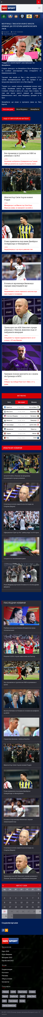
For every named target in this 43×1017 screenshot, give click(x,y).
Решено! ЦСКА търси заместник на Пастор (19, 656)
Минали (34, 402)
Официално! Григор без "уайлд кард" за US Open (21, 532)
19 (21, 907)
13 (27, 902)
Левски (5, 992)
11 (16, 902)
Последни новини (15, 603)
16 (4, 907)
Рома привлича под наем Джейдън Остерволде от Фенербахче (17, 792)
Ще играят (21, 402)
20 (27, 907)
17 (10, 907)
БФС (4, 1001)
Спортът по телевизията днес (15, 558)
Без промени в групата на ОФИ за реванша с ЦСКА (20, 683)
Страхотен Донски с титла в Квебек (17, 739)
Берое (5, 996)
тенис (23, 996)
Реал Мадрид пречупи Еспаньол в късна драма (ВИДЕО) (21, 586)
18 (16, 907)
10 (10, 902)
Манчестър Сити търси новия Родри (17, 765)
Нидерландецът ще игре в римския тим (18, 249)
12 (21, 902)
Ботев (22, 1001)
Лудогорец (22, 992)
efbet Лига (31, 996)
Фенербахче (35, 109)
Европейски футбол (10, 34)
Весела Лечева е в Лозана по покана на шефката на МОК (21, 712)
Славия (32, 992)
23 (4, 911)
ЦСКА (13, 992)
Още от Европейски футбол (16, 119)
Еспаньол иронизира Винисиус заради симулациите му (18, 820)
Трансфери (13, 1001)
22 (38, 907)
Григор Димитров (9, 1005)
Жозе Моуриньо (21, 109)
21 (33, 907)
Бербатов (14, 996)
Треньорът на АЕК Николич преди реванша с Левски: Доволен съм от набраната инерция (20, 877)
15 (38, 902)
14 (33, 902)
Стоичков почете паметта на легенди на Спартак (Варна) (19, 505)
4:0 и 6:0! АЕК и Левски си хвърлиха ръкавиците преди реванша (17, 477)
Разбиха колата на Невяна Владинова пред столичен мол (19, 629)
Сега (9, 402)
